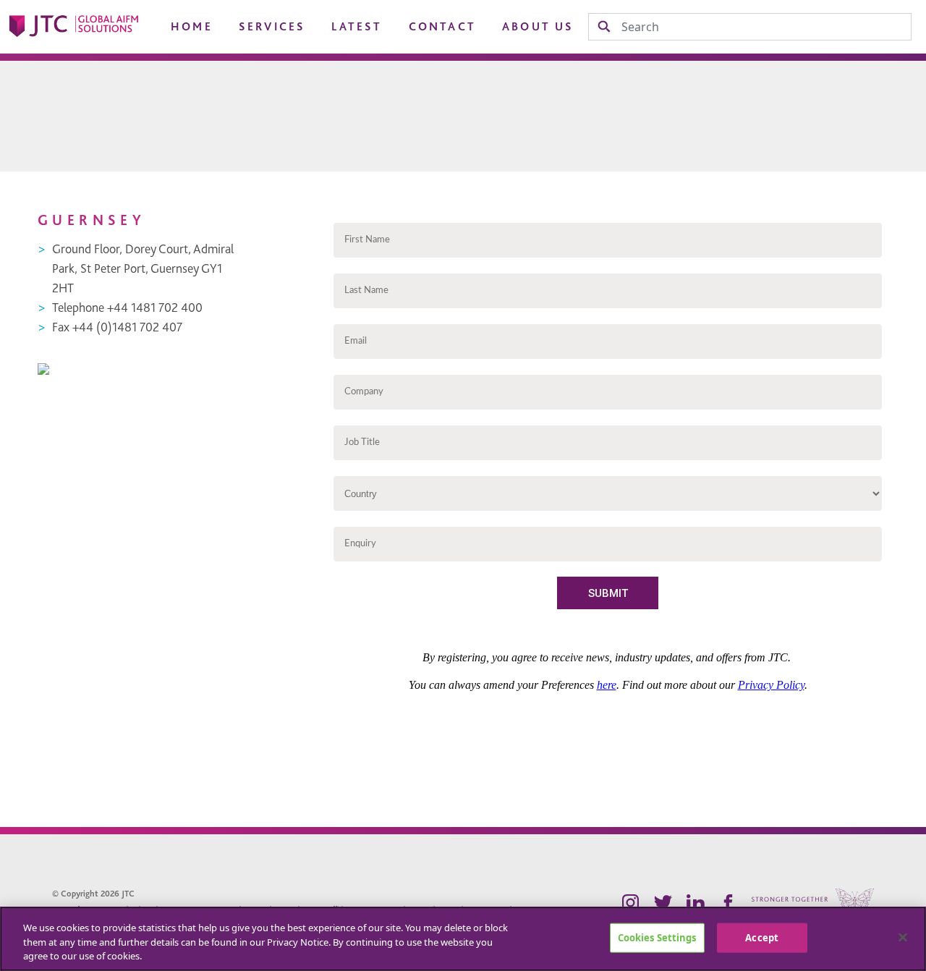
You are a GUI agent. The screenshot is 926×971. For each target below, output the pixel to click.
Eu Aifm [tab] (56, 78)
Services (272, 26)
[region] (463, 939)
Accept (761, 937)
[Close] (903, 937)
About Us (538, 26)
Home (192, 26)
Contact (442, 26)
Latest (356, 26)
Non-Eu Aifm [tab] (178, 78)
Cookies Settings (657, 937)
